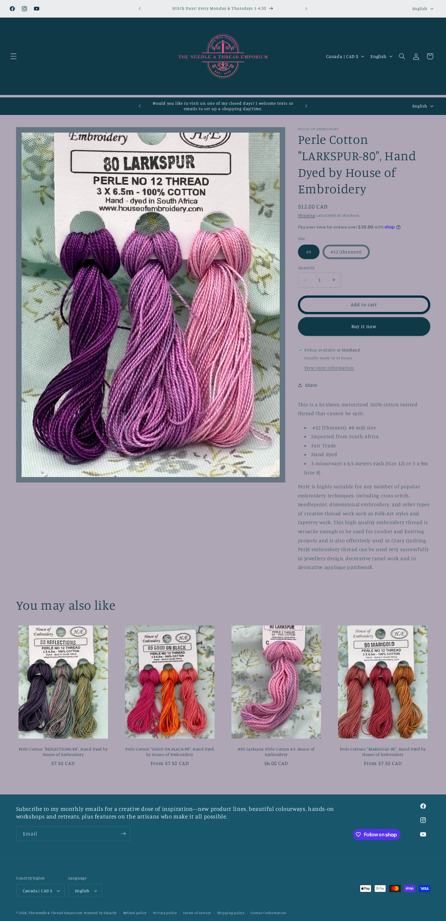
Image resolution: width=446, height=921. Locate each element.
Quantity (306, 267)
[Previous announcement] (140, 8)
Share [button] (311, 385)
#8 (308, 251)
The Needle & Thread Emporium (56, 913)
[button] (13, 56)
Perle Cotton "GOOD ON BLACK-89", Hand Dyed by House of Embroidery (169, 752)
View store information (329, 367)
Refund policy (135, 913)
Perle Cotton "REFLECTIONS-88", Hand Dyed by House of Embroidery (63, 752)
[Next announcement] (306, 8)
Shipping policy (231, 913)
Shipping (306, 215)
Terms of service (197, 913)
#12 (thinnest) (346, 251)
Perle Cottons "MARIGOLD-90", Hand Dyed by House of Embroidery (383, 752)
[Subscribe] (123, 833)
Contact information (268, 913)
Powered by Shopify (100, 913)
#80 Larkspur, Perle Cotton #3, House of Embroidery (276, 752)
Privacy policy (165, 913)
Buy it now (364, 326)
